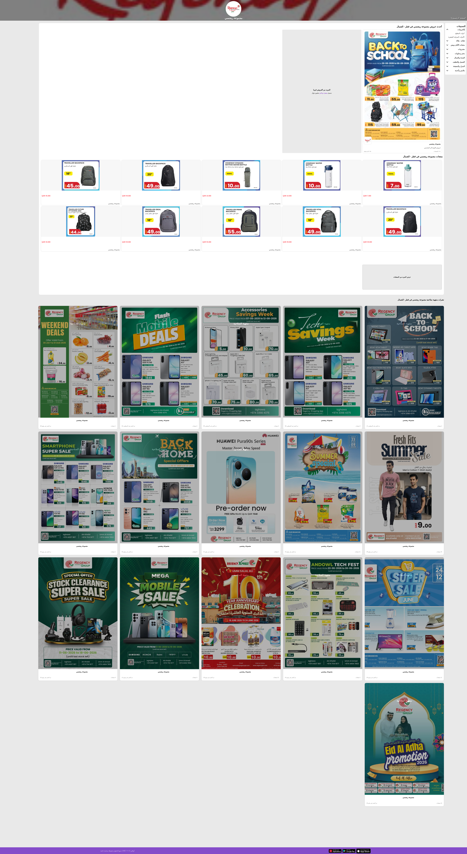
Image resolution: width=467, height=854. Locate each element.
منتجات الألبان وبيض (458, 45)
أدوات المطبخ (459, 33)
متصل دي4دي (323, 93)
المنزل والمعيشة (459, 66)
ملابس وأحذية (460, 70)
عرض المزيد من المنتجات (402, 277)
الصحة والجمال (459, 58)
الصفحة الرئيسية (459, 18)
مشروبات (461, 49)
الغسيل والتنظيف (459, 62)
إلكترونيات (461, 30)
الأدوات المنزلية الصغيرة (456, 37)
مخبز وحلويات (460, 53)
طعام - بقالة (460, 41)
